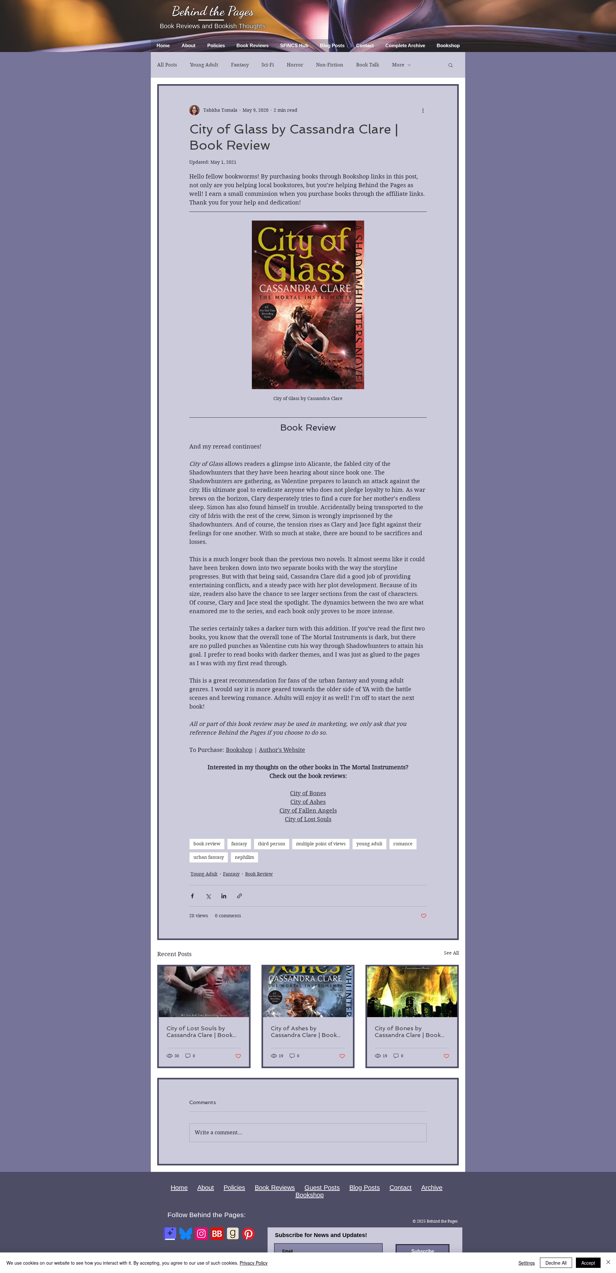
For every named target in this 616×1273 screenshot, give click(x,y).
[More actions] (423, 110)
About (205, 1187)
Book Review (259, 874)
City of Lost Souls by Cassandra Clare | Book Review (200, 1031)
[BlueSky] (185, 1233)
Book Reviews (275, 1187)
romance (403, 844)
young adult (369, 844)
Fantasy (240, 65)
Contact (400, 1187)
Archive (431, 1187)
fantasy (239, 844)
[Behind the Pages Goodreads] (233, 1233)
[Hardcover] (170, 1233)
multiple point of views (321, 844)
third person (271, 844)
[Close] (608, 1263)
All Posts (167, 65)
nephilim (244, 857)
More (398, 65)
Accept (588, 1263)
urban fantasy (208, 857)
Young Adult (204, 65)
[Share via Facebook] (192, 896)
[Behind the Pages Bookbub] (217, 1233)
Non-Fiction (329, 65)
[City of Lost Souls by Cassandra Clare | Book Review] (204, 991)
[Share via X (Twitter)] (208, 896)
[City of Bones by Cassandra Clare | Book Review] (412, 991)
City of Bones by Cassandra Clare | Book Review (408, 1031)
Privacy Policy (254, 1263)
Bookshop (309, 1195)
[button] (451, 64)
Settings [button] (526, 1263)
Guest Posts (322, 1187)
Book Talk (367, 65)
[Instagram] (201, 1233)
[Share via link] (239, 896)
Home (179, 1187)
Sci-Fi (267, 65)
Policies (234, 1187)
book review (206, 844)
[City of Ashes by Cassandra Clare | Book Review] (308, 991)
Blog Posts (364, 1187)
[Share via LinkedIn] (224, 896)
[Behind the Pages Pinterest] (248, 1233)
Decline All (556, 1263)
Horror (295, 65)
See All (451, 953)
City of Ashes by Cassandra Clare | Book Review (304, 1031)
